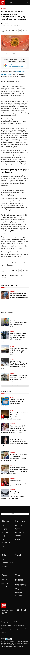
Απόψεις (5, 583)
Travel (18, 555)
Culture (4, 559)
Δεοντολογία (13, 622)
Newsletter (19, 592)
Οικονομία (20, 521)
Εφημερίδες (20, 585)
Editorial (4, 579)
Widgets (18, 589)
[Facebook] (18, 610)
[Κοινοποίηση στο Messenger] (13, 30)
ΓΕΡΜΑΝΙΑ (23, 275)
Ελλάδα (4, 525)
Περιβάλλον (6, 543)
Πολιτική (5, 532)
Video (17, 575)
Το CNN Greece (20, 596)
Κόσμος (4, 529)
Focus (4, 575)
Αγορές (18, 536)
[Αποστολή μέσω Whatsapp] (20, 30)
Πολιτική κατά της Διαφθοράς (9, 629)
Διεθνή (17, 539)
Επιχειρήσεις (20, 532)
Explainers (5, 586)
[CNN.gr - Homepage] (2, 2)
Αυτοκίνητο (6, 566)
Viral (3, 546)
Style (4, 555)
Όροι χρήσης (4, 622)
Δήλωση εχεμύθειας (19, 625)
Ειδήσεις (9, 2)
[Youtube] (6, 613)
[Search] (26, 514)
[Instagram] (3, 613)
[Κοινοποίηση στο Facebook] (6, 30)
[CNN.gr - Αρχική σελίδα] (3, 605)
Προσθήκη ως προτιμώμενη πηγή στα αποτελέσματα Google (16, 65)
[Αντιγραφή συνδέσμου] (26, 30)
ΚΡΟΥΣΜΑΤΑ (5, 278)
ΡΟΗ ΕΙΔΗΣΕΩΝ (7, 313)
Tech (3, 539)
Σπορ (3, 536)
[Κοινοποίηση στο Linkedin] (23, 30)
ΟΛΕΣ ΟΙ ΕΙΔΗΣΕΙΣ (15, 386)
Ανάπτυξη (18, 525)
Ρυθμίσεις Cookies (6, 625)
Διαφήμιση (4, 632)
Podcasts (19, 580)
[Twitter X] (22, 610)
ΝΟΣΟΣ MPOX (14, 275)
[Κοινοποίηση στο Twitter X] (9, 30)
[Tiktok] (25, 610)
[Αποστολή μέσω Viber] (16, 30)
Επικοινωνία (23, 629)
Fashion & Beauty (7, 563)
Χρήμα (17, 529)
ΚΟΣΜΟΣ (4, 8)
